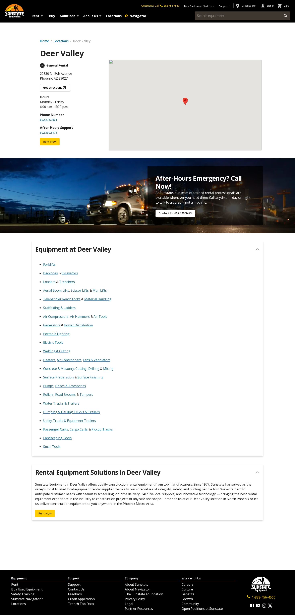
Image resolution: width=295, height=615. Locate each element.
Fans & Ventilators (96, 360)
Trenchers (67, 282)
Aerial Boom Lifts (56, 290)
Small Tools (52, 446)
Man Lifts (100, 290)
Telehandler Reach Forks (61, 299)
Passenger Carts (55, 429)
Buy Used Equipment (27, 589)
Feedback (75, 594)
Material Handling (97, 299)
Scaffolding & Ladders (59, 307)
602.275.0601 (48, 120)
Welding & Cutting (56, 351)
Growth (187, 599)
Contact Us (76, 589)
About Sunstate (136, 584)
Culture (187, 589)
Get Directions (52, 87)
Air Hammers (80, 316)
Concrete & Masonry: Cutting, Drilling (71, 368)
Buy (52, 16)
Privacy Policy (135, 599)
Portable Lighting (56, 334)
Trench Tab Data (81, 604)
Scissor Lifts (80, 290)
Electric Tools (53, 342)
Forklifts (49, 264)
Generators (51, 325)
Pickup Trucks (102, 429)
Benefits (188, 594)
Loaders (49, 282)
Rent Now (49, 142)
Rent (35, 16)
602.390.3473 (48, 132)
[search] (285, 15)
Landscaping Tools (57, 438)
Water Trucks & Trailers (61, 403)
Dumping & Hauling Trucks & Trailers (71, 412)
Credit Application (81, 599)
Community (190, 604)
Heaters (49, 360)
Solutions (67, 16)
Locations (114, 16)
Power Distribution (78, 325)
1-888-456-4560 (263, 597)
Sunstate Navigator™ (27, 599)
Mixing (108, 368)
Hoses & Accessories (70, 386)
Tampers (86, 394)
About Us (90, 16)
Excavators (70, 273)
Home (44, 41)
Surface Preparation (58, 377)
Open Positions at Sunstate (202, 608)
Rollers (48, 394)
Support (74, 584)
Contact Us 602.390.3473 (175, 213)
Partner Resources (139, 608)
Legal (129, 604)
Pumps (48, 386)
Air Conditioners (69, 360)
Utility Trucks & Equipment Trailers (69, 420)
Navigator (138, 16)
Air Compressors (55, 316)
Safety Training (23, 594)
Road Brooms (65, 394)
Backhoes (50, 273)
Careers (187, 584)
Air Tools (100, 316)
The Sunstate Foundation (144, 594)
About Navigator (137, 589)
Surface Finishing (90, 377)
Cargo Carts (79, 429)
